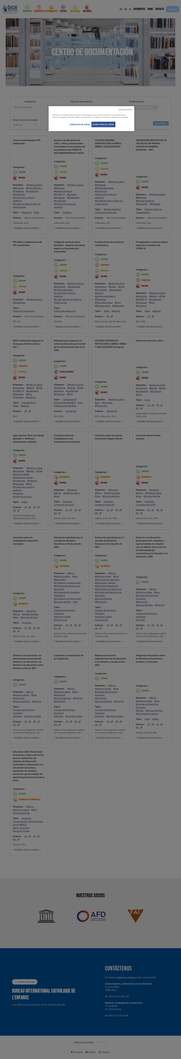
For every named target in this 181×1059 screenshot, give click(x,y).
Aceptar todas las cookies (103, 124)
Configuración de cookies (80, 124)
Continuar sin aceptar (125, 109)
